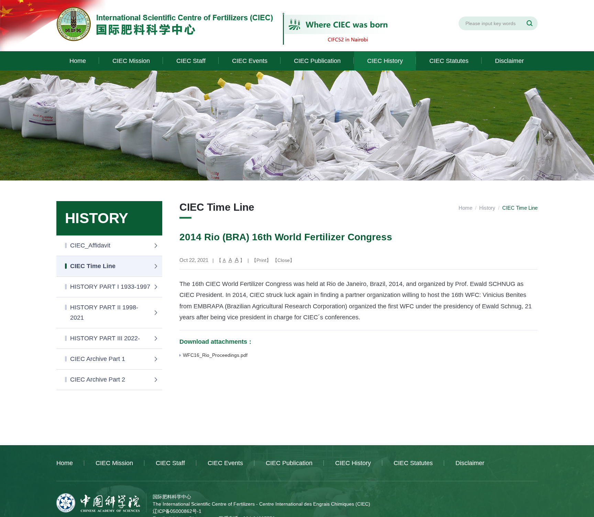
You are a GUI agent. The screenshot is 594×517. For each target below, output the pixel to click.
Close (283, 260)
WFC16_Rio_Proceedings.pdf (215, 355)
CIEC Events (249, 60)
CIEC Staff (191, 60)
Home (77, 60)
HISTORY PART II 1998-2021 (104, 312)
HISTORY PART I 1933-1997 (110, 286)
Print (261, 260)
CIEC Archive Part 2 (97, 379)
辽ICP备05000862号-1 (177, 511)
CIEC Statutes (449, 60)
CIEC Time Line (93, 266)
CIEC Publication (317, 60)
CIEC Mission (131, 60)
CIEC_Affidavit (90, 245)
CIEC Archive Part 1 (97, 358)
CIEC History (385, 60)
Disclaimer (509, 60)
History (487, 208)
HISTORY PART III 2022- (105, 338)
